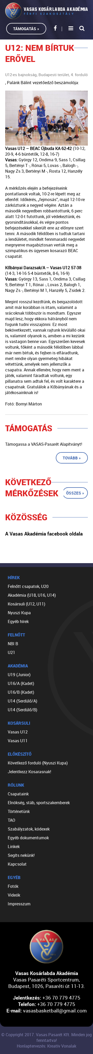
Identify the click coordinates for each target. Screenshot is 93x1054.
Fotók (13, 886)
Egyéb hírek (18, 621)
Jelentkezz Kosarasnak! (29, 771)
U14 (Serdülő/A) (22, 701)
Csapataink (18, 794)
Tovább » (72, 457)
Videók (14, 895)
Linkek (14, 846)
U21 (11, 652)
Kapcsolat (17, 864)
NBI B (13, 643)
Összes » (75, 493)
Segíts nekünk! (21, 855)
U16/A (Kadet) (21, 683)
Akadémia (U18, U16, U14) (32, 595)
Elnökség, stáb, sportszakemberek (39, 802)
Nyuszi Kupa (19, 613)
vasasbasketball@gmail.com (55, 1010)
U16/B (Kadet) (21, 692)
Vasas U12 (18, 732)
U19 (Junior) (19, 674)
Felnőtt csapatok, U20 (28, 586)
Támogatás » (26, 28)
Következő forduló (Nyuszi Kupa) (38, 763)
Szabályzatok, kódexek (29, 829)
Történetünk (19, 811)
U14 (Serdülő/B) (22, 710)
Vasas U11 (18, 741)
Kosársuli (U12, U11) (26, 604)
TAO (11, 820)
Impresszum (19, 904)
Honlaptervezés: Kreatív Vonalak (46, 1046)
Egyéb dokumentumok (28, 838)
